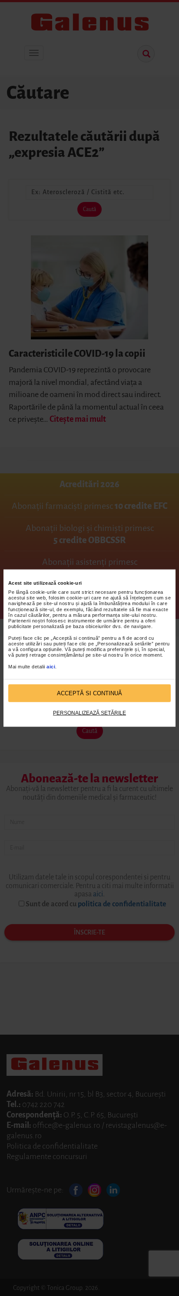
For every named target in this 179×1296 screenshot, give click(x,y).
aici (50, 666)
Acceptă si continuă (89, 693)
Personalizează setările (89, 713)
